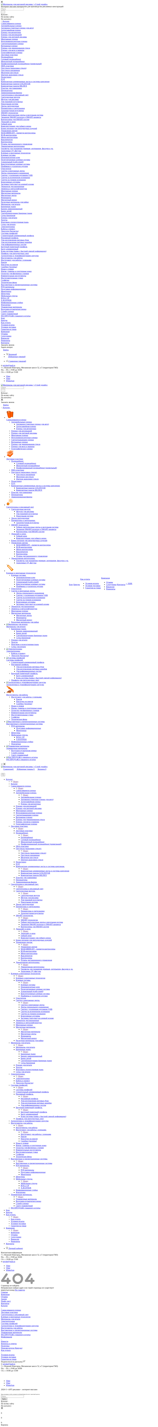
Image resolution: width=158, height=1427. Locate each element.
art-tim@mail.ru (9, 365)
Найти (4, 1399)
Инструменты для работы (26, 1128)
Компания (15, 1232)
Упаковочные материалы (26, 1199)
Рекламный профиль (29, 1099)
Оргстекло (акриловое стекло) (33, 853)
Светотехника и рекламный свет (29, 889)
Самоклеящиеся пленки (26, 790)
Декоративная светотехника (32, 967)
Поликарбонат (27, 837)
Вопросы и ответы (9, 1344)
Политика (5, 1346)
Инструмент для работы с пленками (36, 1134)
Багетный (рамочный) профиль (34, 1112)
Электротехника (23, 1078)
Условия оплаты (8, 1355)
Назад (15, 782)
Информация (6, 1337)
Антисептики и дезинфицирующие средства (20, 1326)
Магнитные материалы (30, 1032)
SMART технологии (29, 920)
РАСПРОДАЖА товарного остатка (15, 1335)
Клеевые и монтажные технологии (30, 978)
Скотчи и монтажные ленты (32, 1005)
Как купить (15, 1219)
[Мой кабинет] (2, 772)
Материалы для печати (25, 1047)
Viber (8, 376)
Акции (4, 1299)
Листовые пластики (24, 831)
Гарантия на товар (8, 1359)
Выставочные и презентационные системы (34, 1163)
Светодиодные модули (30, 895)
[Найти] (3, 12)
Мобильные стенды (29, 1183)
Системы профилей (24, 1090)
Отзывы (4, 1297)
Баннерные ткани (28, 1054)
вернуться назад (7, 1290)
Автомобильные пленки (31, 797)
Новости (4, 1341)
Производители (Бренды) (11, 1348)
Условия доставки (8, 1357)
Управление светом (29, 947)
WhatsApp (10, 381)
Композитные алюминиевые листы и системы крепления (45, 871)
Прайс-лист (6, 1301)
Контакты (5, 1303)
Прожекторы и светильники (33, 911)
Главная (4, 1292)
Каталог (14, 784)
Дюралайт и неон (28, 933)
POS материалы (27, 1170)
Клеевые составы (28, 985)
